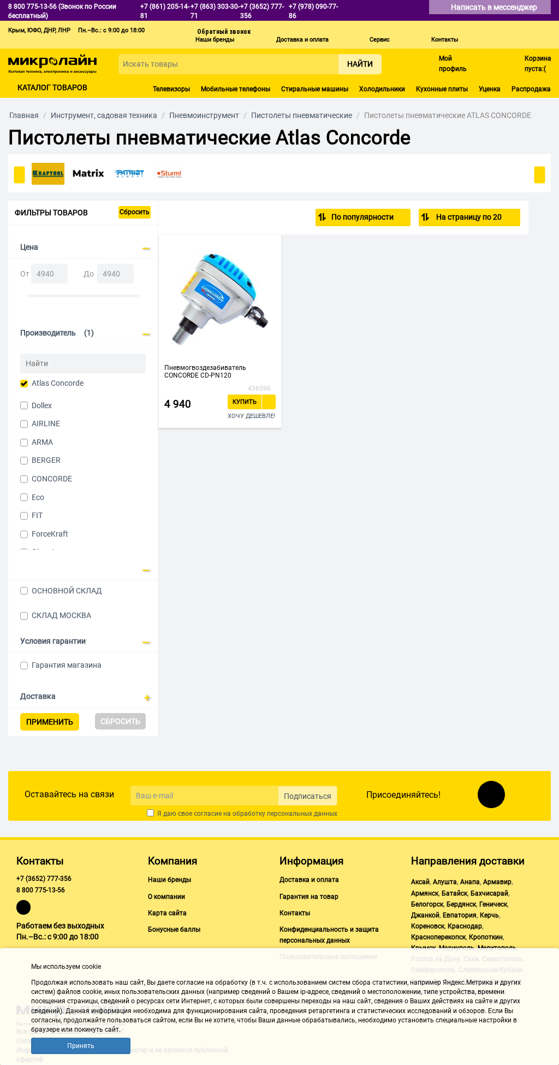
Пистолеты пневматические (301, 115)
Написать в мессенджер (495, 7)
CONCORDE (52, 478)
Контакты (445, 39)
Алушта (445, 882)
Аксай (420, 882)
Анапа (470, 882)
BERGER (46, 460)
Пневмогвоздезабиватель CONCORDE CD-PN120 (205, 371)
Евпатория (460, 915)
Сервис (380, 39)
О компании (166, 897)
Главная (24, 115)
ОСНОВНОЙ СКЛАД (67, 590)
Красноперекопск (438, 937)
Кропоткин (486, 937)
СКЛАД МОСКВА (61, 615)
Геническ (493, 904)
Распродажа (531, 89)
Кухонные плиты (442, 89)
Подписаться (307, 796)
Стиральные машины (314, 89)
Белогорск (427, 904)
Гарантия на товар (309, 897)
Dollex (42, 405)
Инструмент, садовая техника (104, 115)
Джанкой (425, 915)
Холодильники (382, 89)
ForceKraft (50, 533)
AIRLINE (46, 423)
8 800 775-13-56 (40, 890)
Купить (245, 401)
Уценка (490, 89)
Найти (360, 64)
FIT (37, 515)
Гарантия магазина (67, 665)
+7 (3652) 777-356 (44, 878)
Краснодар (465, 926)
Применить (49, 721)
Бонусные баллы (174, 929)
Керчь (489, 915)
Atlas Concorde (58, 383)
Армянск (424, 893)
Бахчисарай (489, 893)
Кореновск (427, 926)
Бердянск (461, 904)
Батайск (454, 893)
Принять (80, 1046)
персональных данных (302, 813)
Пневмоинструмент (204, 115)
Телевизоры (171, 89)
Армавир (497, 882)
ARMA (42, 442)
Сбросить (135, 212)
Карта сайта (167, 913)
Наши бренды (215, 39)
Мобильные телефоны (235, 89)
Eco (38, 497)
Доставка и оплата (302, 39)
